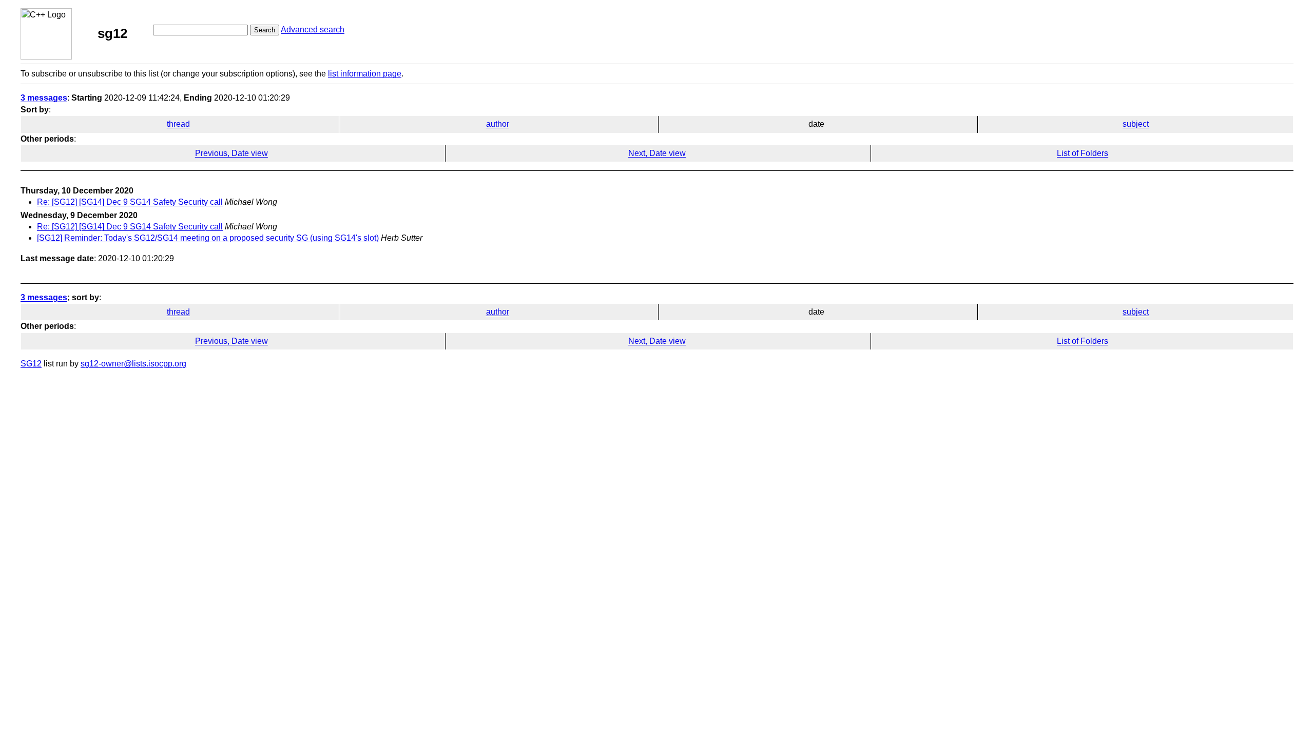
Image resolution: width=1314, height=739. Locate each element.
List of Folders (1082, 153)
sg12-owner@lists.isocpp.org (133, 363)
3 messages (44, 97)
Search (264, 30)
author (497, 124)
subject (1136, 124)
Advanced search (312, 29)
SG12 (31, 363)
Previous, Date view (231, 153)
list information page (364, 73)
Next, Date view (657, 153)
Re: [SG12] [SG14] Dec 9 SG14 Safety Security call (130, 202)
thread (178, 124)
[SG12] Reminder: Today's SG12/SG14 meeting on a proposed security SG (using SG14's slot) (208, 238)
